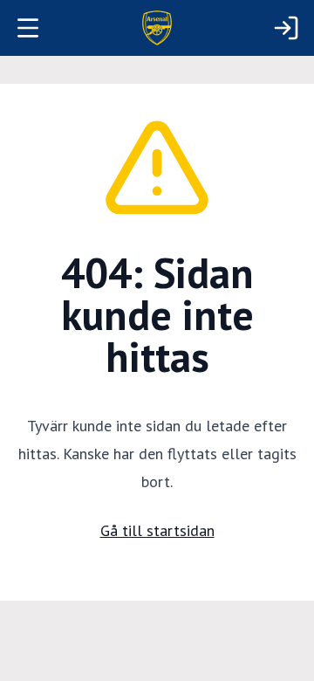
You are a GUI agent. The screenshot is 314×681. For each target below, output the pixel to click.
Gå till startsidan (157, 530)
